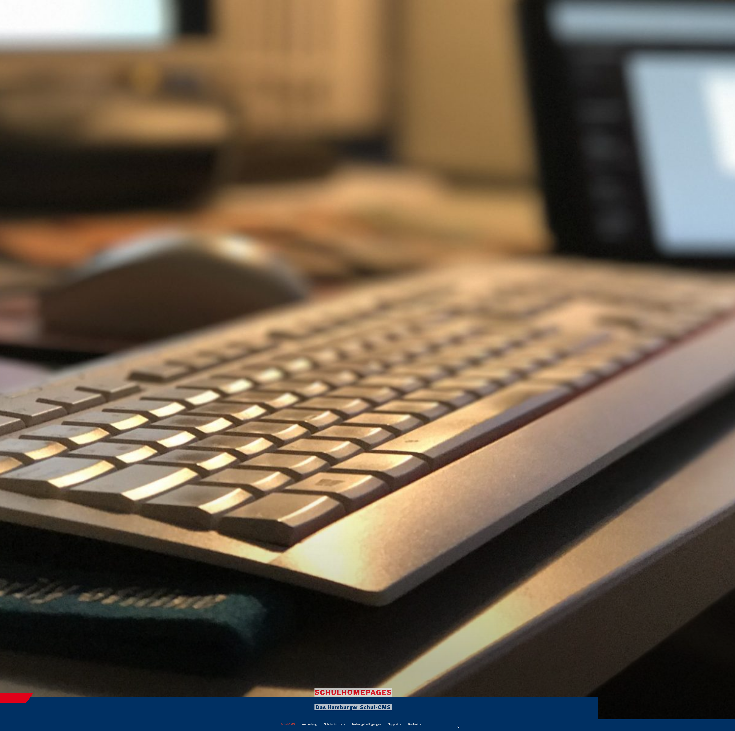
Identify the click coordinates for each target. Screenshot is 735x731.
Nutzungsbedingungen (366, 724)
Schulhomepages (353, 692)
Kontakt (413, 724)
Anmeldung (309, 724)
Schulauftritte (333, 724)
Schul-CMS (288, 724)
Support (393, 724)
